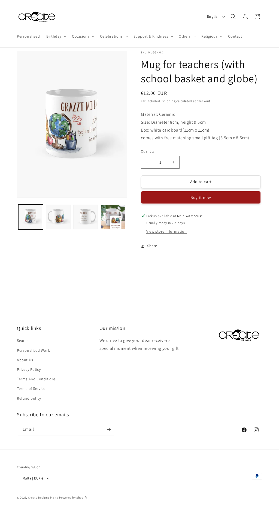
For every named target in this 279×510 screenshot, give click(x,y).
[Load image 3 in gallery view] (85, 217)
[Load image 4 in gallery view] (113, 217)
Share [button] (152, 245)
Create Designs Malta (43, 497)
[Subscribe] (109, 429)
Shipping (169, 101)
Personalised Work (33, 350)
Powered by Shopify (73, 497)
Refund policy (29, 398)
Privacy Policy (29, 369)
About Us (25, 359)
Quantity (147, 151)
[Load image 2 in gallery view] (58, 217)
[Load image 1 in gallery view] (30, 217)
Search (23, 340)
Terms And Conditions (36, 379)
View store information (166, 231)
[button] (56, 36)
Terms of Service (31, 388)
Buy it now (200, 197)
